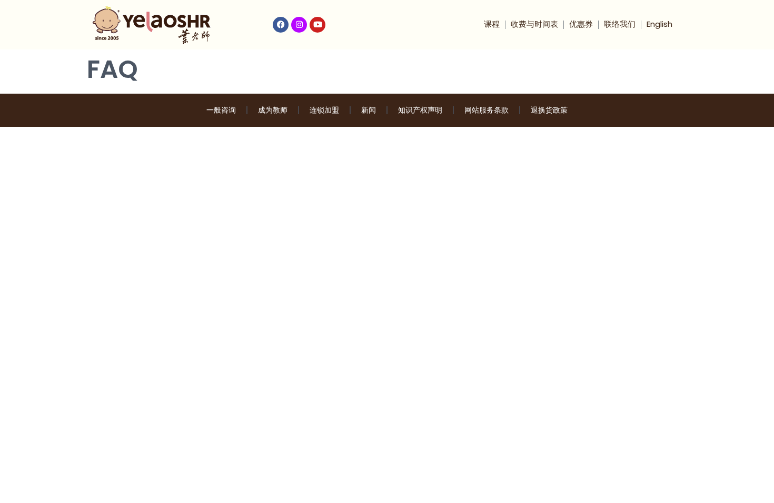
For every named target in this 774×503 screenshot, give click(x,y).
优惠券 (581, 23)
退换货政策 (549, 110)
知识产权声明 (420, 110)
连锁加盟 (324, 110)
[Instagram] (299, 25)
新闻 (368, 110)
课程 (492, 23)
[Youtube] (317, 25)
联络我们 (620, 23)
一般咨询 (221, 110)
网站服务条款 (486, 110)
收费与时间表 (534, 23)
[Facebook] (281, 25)
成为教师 (272, 110)
